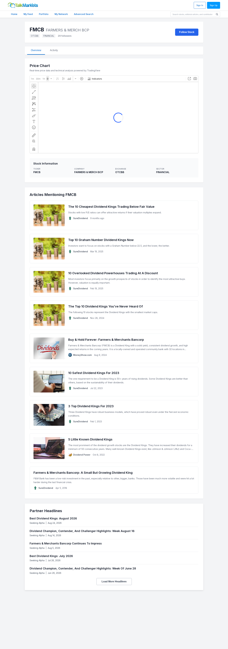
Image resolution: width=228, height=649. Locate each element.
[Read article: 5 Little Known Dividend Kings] (114, 448)
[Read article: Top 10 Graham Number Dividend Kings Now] (114, 248)
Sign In (199, 5)
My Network (61, 14)
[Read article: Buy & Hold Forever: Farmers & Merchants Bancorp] (114, 348)
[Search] (217, 14)
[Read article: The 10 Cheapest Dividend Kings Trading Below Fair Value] (114, 215)
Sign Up (213, 5)
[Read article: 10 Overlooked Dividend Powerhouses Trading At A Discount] (114, 281)
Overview (36, 50)
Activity (54, 50)
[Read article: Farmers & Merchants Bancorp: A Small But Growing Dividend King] (114, 480)
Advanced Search (84, 14)
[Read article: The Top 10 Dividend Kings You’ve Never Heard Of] (114, 315)
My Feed (28, 14)
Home (14, 14)
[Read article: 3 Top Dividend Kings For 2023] (114, 414)
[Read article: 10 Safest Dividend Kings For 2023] (114, 381)
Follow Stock (186, 32)
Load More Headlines (114, 581)
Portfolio (43, 14)
